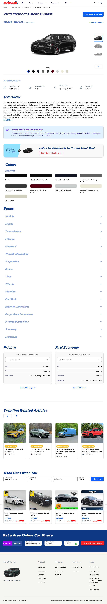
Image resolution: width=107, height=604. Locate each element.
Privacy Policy (95, 571)
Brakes (9, 269)
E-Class (26, 8)
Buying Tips (42, 578)
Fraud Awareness (96, 586)
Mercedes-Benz (15, 8)
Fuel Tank (10, 299)
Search (97, 479)
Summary (10, 329)
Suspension (12, 261)
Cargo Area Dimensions (19, 314)
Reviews (41, 575)
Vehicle (9, 216)
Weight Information (16, 253)
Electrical (10, 246)
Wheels (9, 284)
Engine (9, 223)
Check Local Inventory (92, 14)
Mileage (10, 238)
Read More (8, 120)
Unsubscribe (94, 590)
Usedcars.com (78, 567)
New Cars (7, 543)
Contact (58, 575)
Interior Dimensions (17, 321)
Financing (41, 582)
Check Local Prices (93, 543)
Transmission (13, 231)
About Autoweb (60, 567)
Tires (8, 276)
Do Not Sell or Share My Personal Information (96, 580)
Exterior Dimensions (17, 306)
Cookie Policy (94, 575)
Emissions (11, 336)
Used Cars (17, 543)
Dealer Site (59, 571)
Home (5, 8)
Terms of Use (94, 567)
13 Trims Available (95, 22)
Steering (10, 291)
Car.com (75, 571)
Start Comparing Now (50, 153)
